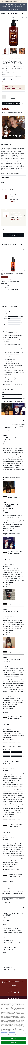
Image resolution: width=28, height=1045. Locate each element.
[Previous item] (2, 270)
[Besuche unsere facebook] (8, 992)
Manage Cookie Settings (13, 1034)
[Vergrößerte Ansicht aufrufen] (24, 43)
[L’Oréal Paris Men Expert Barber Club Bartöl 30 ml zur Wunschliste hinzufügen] (23, 250)
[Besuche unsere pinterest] (18, 992)
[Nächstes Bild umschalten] (26, 33)
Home (3, 17)
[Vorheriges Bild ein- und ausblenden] (1, 33)
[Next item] (24, 270)
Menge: (4, 94)
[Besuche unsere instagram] (15, 992)
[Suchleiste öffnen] (4, 13)
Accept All (13, 1042)
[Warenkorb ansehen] (25, 13)
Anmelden (13, 985)
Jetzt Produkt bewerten (7, 76)
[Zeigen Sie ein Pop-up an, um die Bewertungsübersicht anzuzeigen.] (12, 279)
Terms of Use (12, 1032)
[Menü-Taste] (1, 13)
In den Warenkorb (13, 289)
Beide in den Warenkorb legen (13, 234)
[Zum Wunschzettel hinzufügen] (22, 103)
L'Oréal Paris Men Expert (11, 59)
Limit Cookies (13, 1038)
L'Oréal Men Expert (15, 17)
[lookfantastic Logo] (13, 13)
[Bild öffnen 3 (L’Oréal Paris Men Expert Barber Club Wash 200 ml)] (22, 51)
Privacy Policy (4, 1032)
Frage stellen (18, 76)
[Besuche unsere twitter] (12, 992)
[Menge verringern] (4, 97)
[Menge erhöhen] (13, 97)
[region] (13, 1022)
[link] (22, 13)
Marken (7, 17)
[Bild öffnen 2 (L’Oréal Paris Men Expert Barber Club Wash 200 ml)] (13, 51)
